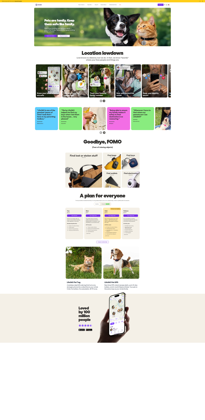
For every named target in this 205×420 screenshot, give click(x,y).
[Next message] (201, 1)
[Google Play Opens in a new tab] (89, 330)
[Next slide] (104, 101)
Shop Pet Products (63, 35)
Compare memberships (102, 242)
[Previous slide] (101, 101)
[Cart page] (164, 4)
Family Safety (103, 4)
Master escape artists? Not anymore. (12, 1)
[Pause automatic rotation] (202, 1)
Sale (120, 4)
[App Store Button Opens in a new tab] (82, 330)
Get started (161, 4)
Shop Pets (89, 4)
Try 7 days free (93, 215)
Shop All (96, 4)
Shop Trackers (81, 4)
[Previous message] (199, 1)
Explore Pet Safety (50, 35)
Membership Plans (113, 4)
